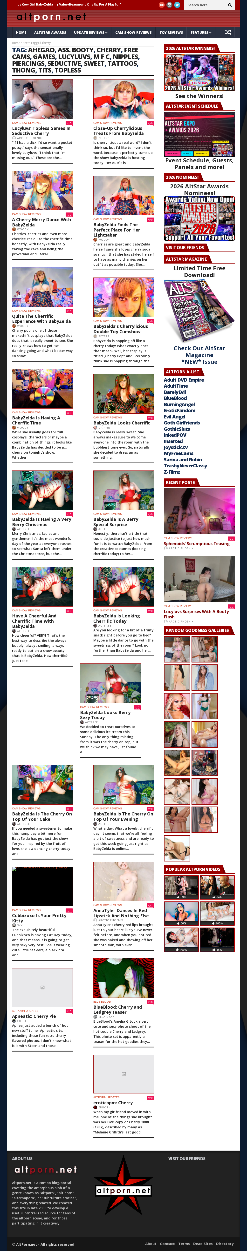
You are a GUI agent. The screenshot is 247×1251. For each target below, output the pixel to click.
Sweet (94, 63)
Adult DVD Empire (184, 380)
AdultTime (176, 386)
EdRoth (104, 1107)
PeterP (104, 138)
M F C (101, 56)
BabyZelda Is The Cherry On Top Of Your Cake (42, 816)
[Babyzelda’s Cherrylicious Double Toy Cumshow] (123, 297)
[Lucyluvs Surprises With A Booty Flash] (199, 579)
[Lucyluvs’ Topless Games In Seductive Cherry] (42, 99)
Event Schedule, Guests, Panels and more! (199, 163)
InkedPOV (175, 435)
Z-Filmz (172, 472)
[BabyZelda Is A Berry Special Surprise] (123, 490)
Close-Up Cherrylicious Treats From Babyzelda (118, 130)
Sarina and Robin (183, 459)
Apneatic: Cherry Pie (34, 1016)
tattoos (122, 63)
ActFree (23, 529)
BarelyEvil (175, 392)
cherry (109, 49)
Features (199, 32)
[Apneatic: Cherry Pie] (42, 987)
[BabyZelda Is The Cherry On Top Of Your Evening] (123, 785)
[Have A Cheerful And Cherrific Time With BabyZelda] (42, 587)
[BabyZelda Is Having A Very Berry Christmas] (42, 490)
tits (44, 70)
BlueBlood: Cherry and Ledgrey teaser (117, 1009)
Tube (46, 44)
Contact (167, 1243)
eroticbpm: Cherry (113, 1102)
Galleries (25, 44)
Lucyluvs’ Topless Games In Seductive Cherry (41, 130)
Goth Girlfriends (182, 422)
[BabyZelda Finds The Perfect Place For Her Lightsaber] (123, 196)
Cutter (23, 1021)
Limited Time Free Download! (199, 271)
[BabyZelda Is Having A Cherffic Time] (42, 389)
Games (44, 56)
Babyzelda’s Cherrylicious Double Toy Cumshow (120, 328)
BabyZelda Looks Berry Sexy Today (105, 715)
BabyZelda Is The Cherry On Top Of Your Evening (123, 816)
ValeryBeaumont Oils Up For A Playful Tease (46, 4)
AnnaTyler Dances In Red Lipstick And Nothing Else (121, 913)
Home (21, 32)
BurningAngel (179, 404)
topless (68, 70)
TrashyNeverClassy (185, 465)
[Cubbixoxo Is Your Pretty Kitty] (42, 887)
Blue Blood (102, 1001)
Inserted (173, 441)
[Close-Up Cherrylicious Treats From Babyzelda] (123, 99)
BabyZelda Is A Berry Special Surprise (115, 521)
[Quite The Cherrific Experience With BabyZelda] (42, 287)
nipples (125, 56)
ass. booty (76, 49)
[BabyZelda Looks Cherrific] (123, 394)
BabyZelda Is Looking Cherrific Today (116, 618)
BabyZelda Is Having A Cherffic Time (36, 420)
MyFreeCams (178, 453)
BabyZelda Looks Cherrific (121, 423)
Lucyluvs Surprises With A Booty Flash (196, 614)
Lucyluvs (74, 56)
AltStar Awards (50, 32)
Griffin (104, 427)
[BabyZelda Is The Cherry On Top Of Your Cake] (42, 785)
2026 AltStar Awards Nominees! (199, 189)
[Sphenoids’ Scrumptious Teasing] (199, 511)
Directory (225, 1243)
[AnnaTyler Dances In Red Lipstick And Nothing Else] (123, 881)
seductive (64, 63)
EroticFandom (179, 410)
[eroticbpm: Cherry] (123, 1074)
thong (23, 70)
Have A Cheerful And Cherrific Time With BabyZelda (34, 621)
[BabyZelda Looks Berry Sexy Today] (110, 683)
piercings (28, 63)
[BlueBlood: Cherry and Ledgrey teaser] (123, 978)
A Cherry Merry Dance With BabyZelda (41, 222)
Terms (184, 1243)
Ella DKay (106, 1017)
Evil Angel (174, 416)
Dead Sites (203, 1243)
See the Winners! (199, 96)
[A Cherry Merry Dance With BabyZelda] (42, 191)
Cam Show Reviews (133, 32)
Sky (20, 925)
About (151, 1243)
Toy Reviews (171, 32)
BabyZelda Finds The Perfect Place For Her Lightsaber (116, 230)
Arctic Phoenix (29, 138)
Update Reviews (89, 32)
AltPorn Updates (25, 1010)
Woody (23, 229)
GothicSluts (177, 429)
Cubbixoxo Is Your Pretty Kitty (39, 918)
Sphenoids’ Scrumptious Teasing (197, 543)
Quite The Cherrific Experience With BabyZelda (41, 318)
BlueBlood (175, 398)
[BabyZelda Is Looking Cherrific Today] (123, 587)
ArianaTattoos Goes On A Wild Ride (115, 4)
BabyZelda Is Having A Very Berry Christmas (41, 521)
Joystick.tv (176, 447)
